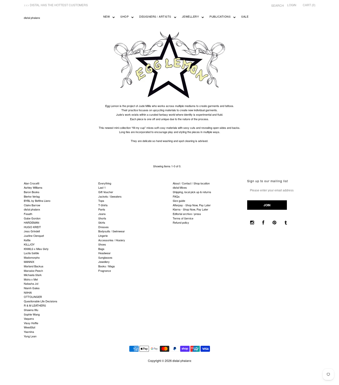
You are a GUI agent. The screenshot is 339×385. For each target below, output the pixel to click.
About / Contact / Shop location (191, 183)
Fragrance (104, 271)
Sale (244, 16)
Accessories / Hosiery (111, 240)
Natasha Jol (31, 283)
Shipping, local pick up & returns (192, 192)
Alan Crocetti (31, 183)
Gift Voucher (105, 192)
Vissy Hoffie (31, 323)
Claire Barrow (32, 205)
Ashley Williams (33, 187)
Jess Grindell (32, 231)
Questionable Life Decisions (40, 301)
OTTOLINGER (33, 297)
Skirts (101, 222)
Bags (101, 249)
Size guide (179, 201)
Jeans (102, 214)
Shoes (102, 244)
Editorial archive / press (187, 214)
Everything (104, 183)
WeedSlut (29, 327)
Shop (124, 16)
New (106, 16)
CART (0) (309, 5)
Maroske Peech (33, 271)
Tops (101, 201)
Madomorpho (32, 257)
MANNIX (29, 262)
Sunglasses (105, 257)
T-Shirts (103, 205)
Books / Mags (106, 266)
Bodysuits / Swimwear (111, 231)
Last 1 (102, 187)
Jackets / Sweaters (110, 196)
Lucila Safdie (31, 253)
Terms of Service (183, 218)
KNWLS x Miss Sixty (36, 249)
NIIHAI (28, 292)
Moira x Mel (31, 279)
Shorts (102, 218)
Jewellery (190, 16)
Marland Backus (33, 266)
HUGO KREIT (32, 227)
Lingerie (103, 236)
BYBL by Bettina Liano (37, 201)
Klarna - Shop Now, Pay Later (190, 209)
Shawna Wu (31, 310)
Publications (220, 16)
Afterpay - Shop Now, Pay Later (192, 205)
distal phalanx (32, 18)
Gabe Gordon (32, 218)
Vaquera (29, 318)
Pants (101, 209)
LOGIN (291, 5)
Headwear (104, 253)
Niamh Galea (31, 288)
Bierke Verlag (32, 196)
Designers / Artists (155, 16)
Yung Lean (30, 336)
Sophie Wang (32, 314)
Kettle (27, 240)
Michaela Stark (33, 275)
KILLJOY (29, 244)
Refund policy (181, 222)
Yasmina (29, 332)
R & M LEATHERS (35, 305)
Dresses (103, 227)
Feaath (28, 214)
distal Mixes (180, 187)
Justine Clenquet (34, 236)
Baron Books (31, 192)
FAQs (176, 196)
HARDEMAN (31, 222)
